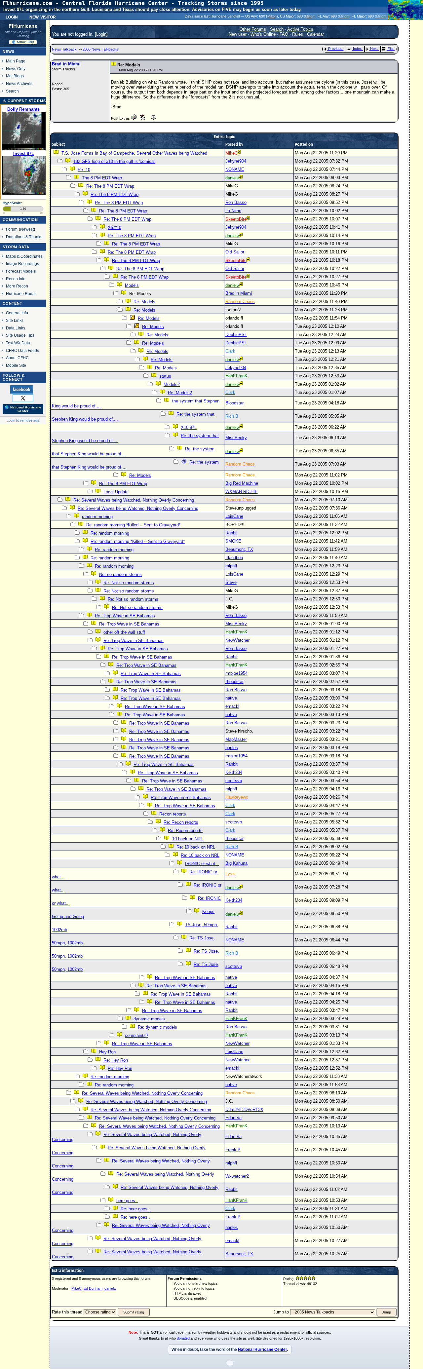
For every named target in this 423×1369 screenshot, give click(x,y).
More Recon (17, 286)
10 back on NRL (187, 838)
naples (231, 747)
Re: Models (144, 301)
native (231, 698)
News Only (15, 68)
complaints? (136, 1035)
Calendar (315, 34)
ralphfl (231, 565)
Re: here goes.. (135, 1208)
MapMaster (236, 739)
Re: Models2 (180, 392)
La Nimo (233, 210)
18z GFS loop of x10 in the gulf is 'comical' (114, 161)
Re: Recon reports (181, 822)
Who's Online (263, 34)
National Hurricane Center (262, 1349)
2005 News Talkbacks (100, 49)
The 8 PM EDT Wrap (102, 177)
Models (132, 285)
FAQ (284, 34)
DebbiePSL (236, 334)
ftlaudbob (234, 557)
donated (183, 1338)
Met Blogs (15, 76)
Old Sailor (234, 251)
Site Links (14, 320)
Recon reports (172, 814)
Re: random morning (110, 533)
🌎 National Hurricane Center (23, 409)
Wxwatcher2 (237, 1176)
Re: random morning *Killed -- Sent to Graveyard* (133, 524)
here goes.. (127, 1200)
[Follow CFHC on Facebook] (22, 389)
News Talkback (65, 49)
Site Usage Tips (20, 335)
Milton (272, 16)
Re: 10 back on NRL (195, 847)
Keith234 (233, 772)
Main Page (15, 61)
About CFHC (17, 358)
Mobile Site (16, 365)
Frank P (233, 1149)
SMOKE (233, 541)
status (165, 376)
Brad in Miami (66, 63)
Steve (231, 582)
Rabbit (231, 532)
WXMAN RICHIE (241, 491)
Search (12, 91)
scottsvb (233, 780)
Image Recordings (22, 263)
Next (374, 49)
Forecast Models (21, 271)
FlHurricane (23, 26)
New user (238, 34)
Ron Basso (236, 202)
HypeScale (12, 203)
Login (12, 16)
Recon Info (15, 279)
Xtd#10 (114, 227)
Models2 (172, 384)
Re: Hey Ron (115, 1060)
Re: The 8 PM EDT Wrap (110, 186)
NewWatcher (237, 640)
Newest (27, 229)
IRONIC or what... (202, 863)
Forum (12, 229)
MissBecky (236, 437)
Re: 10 (84, 169)
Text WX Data (18, 343)
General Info (17, 313)
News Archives (19, 83)
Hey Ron (107, 1051)
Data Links (15, 328)
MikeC (76, 1288)
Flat (391, 49)
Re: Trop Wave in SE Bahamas (125, 615)
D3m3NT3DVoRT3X (244, 1109)
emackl (232, 706)
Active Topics (300, 29)
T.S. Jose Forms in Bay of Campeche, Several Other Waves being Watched (134, 153)
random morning (97, 516)
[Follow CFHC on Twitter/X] (23, 398)
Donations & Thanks (24, 237)
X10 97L (189, 427)
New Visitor (42, 16)
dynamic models (149, 1018)
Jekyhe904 (235, 161)
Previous (335, 49)
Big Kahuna (236, 863)
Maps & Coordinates (24, 256)
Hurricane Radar (21, 293)
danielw (110, 1288)
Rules (297, 34)
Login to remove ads (23, 420)
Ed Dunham (93, 1288)
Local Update (116, 491)
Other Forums (253, 29)
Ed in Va (233, 1117)
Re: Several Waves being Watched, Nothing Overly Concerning (133, 500)
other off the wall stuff (124, 632)
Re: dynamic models (157, 1027)
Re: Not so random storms (128, 582)
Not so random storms (120, 574)
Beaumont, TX (239, 549)
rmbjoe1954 (236, 673)
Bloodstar (234, 402)
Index (357, 49)
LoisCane (234, 516)
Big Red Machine (241, 483)
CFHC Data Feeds (22, 350)
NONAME (234, 169)
